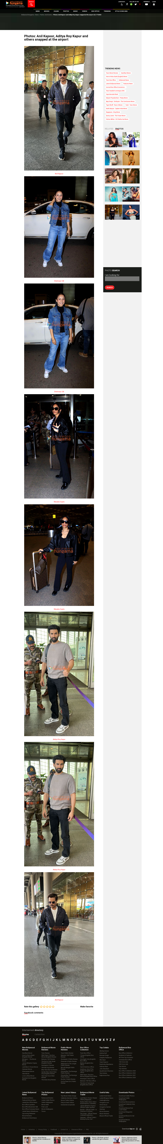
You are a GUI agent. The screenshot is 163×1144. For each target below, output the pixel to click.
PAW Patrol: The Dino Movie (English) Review (48, 1056)
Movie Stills (45, 1104)
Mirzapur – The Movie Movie (29, 1060)
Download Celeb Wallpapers (124, 1099)
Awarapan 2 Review (47, 1065)
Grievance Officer (76, 1129)
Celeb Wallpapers (47, 1102)
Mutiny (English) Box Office (86, 1064)
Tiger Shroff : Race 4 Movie (114, 105)
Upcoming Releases (28, 1113)
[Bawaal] (113, 175)
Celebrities (40, 1034)
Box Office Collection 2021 (127, 1075)
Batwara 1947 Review (48, 1059)
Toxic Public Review (67, 1053)
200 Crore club (123, 1064)
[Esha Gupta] (131, 212)
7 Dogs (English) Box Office (87, 1056)
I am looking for (112, 275)
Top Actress (123, 1068)
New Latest (68, 1092)
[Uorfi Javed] (131, 139)
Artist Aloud (103, 1105)
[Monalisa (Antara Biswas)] (113, 157)
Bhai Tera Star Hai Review (49, 1070)
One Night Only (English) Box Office (88, 1060)
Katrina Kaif (103, 1053)
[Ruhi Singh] (131, 157)
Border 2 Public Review (68, 1079)
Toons (43, 1111)
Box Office (84, 1049)
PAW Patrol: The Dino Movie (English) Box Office (88, 1075)
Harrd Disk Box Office (87, 1067)
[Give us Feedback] (146, 4)
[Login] (153, 4)
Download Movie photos (127, 1102)
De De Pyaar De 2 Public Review (68, 1082)
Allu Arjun (103, 1060)
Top (104, 1048)
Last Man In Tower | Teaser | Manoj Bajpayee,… (88, 1098)
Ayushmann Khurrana (106, 1071)
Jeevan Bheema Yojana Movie (29, 1064)
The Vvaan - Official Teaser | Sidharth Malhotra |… (88, 1114)
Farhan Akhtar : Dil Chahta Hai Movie (117, 119)
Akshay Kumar (104, 1051)
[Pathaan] (131, 194)
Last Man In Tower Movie (30, 1067)
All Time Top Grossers (126, 1057)
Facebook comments (33, 1013)
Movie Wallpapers (47, 1109)
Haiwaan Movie (27, 1069)
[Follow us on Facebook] (127, 4)
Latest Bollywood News (113, 83)
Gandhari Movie (126, 73)
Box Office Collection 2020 (127, 1077)
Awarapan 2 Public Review (69, 1059)
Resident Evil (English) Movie (29, 1079)
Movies (25, 1034)
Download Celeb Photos (126, 1096)
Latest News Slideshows (30, 1111)
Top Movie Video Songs (68, 1096)
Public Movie (66, 1049)
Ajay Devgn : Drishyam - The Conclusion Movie (120, 101)
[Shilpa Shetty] (113, 194)
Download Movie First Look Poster (126, 1109)
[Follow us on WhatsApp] (131, 4)
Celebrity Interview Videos (69, 1098)
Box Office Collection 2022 (127, 1073)
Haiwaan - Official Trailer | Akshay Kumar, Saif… (88, 1118)
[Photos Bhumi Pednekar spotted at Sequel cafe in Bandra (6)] (113, 212)
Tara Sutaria (103, 1073)
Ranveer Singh (104, 1055)
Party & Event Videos (67, 1102)
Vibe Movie (25, 1073)
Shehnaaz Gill (59, 281)
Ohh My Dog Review (47, 1067)
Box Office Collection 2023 (127, 1071)
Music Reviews (104, 1113)
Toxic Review (45, 1053)
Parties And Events (46, 15)
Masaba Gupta (59, 502)
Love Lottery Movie (28, 1076)
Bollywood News (124, 80)
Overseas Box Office (125, 1060)
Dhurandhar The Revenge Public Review (69, 1072)
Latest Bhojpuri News (106, 1098)
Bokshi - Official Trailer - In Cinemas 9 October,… (88, 1110)
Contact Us (64, 1129)
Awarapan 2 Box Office (87, 1078)
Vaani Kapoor (104, 1062)
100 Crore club (123, 1062)
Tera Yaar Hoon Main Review (48, 1076)
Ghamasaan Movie (28, 1071)
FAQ (87, 1129)
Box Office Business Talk (30, 1107)
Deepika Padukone (106, 1057)
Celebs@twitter (104, 1100)
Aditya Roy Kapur (59, 739)
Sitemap (102, 1109)
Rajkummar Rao (105, 1075)
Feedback (54, 1129)
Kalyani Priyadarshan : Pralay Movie (117, 98)
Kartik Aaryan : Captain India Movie (116, 108)
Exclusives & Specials (68, 1105)
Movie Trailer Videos (67, 1100)
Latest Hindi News (105, 1096)
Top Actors (122, 1066)
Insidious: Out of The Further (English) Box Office (86, 1070)
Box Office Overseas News (30, 1109)
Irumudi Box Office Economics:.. (116, 87)
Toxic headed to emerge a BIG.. (115, 91)
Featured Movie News (29, 1100)
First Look (44, 1107)
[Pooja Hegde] (131, 175)
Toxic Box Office (111, 80)
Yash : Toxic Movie (131, 105)
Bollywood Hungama (27, 15)
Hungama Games (105, 1107)
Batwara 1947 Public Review (67, 1056)
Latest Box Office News (29, 1102)
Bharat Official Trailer (106, 1116)
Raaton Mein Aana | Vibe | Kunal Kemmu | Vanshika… (88, 1102)
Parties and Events (47, 1098)
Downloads (126, 1092)
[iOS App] (140, 1129)
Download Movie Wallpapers (124, 1120)
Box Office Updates (28, 1104)
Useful (104, 1092)
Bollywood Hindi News (29, 1118)
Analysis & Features (125, 1055)
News (37, 15)
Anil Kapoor (59, 174)
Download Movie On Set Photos (126, 1116)
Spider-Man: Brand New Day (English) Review (49, 1072)
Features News (128, 83)
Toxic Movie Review (112, 73)
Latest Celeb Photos (47, 1100)
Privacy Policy (42, 1129)
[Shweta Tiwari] (113, 139)
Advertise (32, 1129)
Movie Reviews (27, 1116)
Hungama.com (104, 1102)
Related (109, 129)
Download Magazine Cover (125, 1112)
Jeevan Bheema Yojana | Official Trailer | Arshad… (88, 1106)
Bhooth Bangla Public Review (68, 1068)
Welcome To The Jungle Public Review (68, 1064)
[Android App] (137, 1129)
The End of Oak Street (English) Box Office (87, 1084)
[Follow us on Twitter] (136, 4)
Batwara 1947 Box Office (88, 1081)
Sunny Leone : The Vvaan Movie (115, 115)
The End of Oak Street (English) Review (48, 1062)
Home (23, 1129)
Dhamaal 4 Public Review (69, 1061)
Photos (119, 129)
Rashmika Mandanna (106, 1064)
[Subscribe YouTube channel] (140, 4)
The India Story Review (48, 1080)
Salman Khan (104, 1066)
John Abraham (104, 1069)
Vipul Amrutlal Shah (112, 94)
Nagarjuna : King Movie (113, 112)
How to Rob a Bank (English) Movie (116, 76)
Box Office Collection (125, 1053)
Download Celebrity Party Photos (127, 1105)
